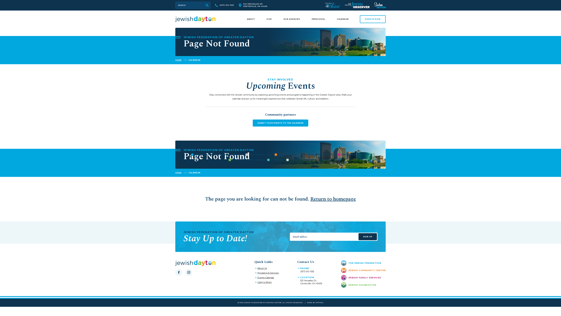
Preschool (318, 19)
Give (269, 19)
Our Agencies (291, 19)
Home (178, 60)
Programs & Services (268, 273)
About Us (262, 268)
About (251, 19)
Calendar (343, 19)
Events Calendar (265, 277)
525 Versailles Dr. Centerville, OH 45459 (255, 5)
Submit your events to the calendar (280, 123)
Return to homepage (333, 199)
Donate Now (373, 19)
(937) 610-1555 (227, 5)
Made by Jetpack (315, 303)
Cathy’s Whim (264, 282)
